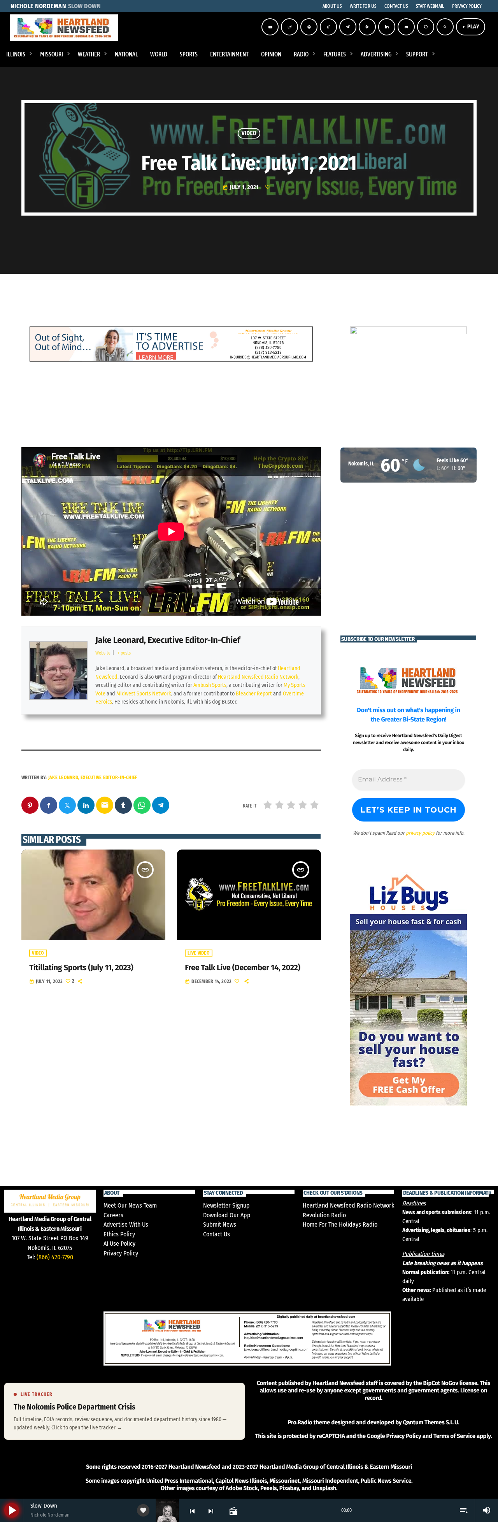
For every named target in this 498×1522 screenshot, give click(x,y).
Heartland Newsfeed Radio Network (258, 677)
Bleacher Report (254, 693)
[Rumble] (367, 26)
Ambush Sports (209, 685)
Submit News (219, 1224)
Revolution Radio (324, 1215)
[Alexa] (425, 26)
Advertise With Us (125, 1224)
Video (249, 133)
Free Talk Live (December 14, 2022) (242, 968)
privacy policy (420, 833)
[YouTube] (270, 26)
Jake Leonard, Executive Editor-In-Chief (167, 640)
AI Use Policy (119, 1243)
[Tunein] (308, 26)
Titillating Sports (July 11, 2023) (81, 968)
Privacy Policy (120, 1253)
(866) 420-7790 (55, 1257)
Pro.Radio (300, 1481)
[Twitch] (289, 26)
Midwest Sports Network (143, 693)
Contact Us (216, 1234)
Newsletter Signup (226, 1205)
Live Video (199, 953)
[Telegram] (347, 26)
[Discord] (406, 26)
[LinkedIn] (386, 26)
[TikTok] (328, 26)
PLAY (470, 26)
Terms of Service (454, 1495)
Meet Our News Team (130, 1205)
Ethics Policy (119, 1234)
